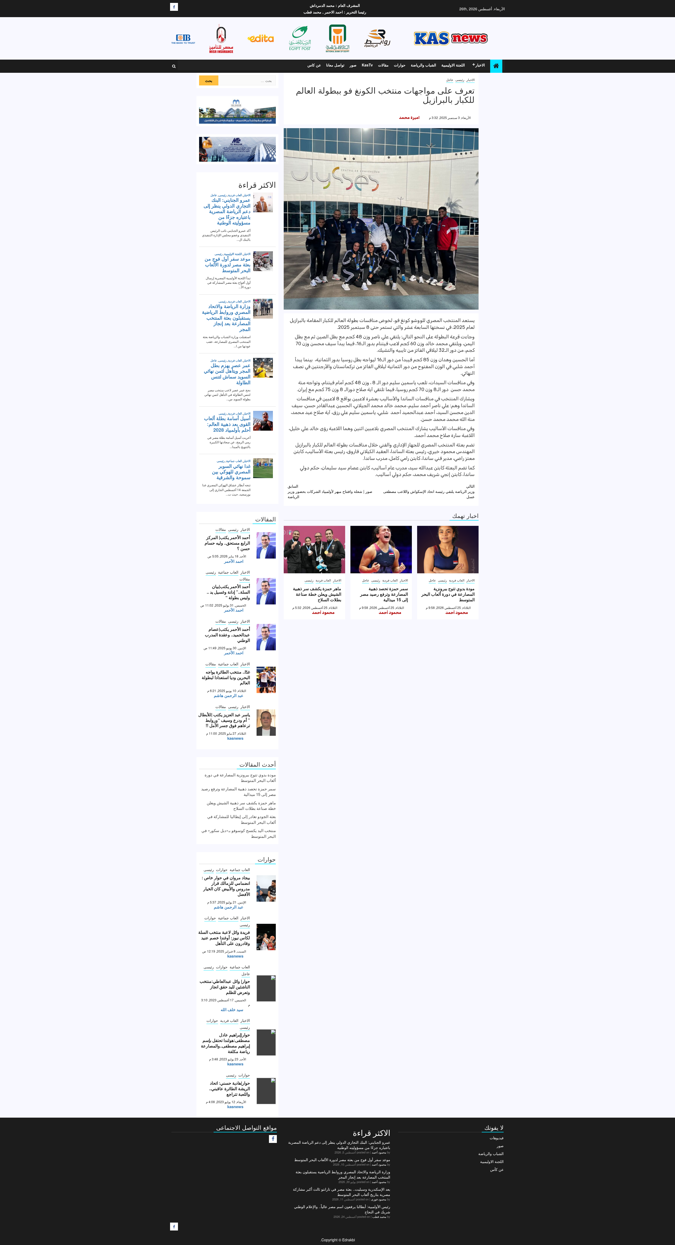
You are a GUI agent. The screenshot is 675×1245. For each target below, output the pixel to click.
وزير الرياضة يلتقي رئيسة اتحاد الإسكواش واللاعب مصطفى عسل (429, 491)
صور (353, 65)
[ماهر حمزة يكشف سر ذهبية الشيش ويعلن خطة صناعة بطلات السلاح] (314, 549)
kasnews (235, 738)
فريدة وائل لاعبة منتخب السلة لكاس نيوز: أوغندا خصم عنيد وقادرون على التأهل (224, 937)
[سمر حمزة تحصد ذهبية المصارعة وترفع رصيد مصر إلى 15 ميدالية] (381, 549)
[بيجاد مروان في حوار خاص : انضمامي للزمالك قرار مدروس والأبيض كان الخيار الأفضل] (266, 888)
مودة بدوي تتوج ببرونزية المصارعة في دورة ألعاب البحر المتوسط (448, 594)
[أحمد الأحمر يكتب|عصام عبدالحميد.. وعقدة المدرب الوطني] (266, 637)
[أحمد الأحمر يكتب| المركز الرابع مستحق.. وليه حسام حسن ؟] (266, 545)
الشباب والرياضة (423, 65)
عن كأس (497, 1169)
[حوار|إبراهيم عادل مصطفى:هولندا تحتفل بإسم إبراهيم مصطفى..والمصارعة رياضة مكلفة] (266, 1042)
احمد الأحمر (233, 561)
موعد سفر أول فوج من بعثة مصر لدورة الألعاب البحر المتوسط (342, 1159)
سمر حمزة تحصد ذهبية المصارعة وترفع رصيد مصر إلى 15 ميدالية (384, 594)
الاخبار (480, 65)
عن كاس (314, 65)
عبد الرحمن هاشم (228, 695)
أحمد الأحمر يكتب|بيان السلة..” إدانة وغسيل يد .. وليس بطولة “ (228, 591)
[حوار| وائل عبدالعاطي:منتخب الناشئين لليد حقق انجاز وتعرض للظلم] (266, 988)
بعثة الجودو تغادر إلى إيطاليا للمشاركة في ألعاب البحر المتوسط (241, 819)
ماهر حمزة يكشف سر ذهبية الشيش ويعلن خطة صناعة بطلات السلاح (317, 594)
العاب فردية (456, 580)
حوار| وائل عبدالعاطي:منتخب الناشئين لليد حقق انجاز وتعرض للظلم (225, 986)
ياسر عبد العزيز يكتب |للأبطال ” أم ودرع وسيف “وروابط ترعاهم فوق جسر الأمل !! (224, 720)
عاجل (449, 79)
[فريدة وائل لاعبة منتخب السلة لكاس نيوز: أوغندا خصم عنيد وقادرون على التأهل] (266, 937)
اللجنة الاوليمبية (453, 65)
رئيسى (459, 79)
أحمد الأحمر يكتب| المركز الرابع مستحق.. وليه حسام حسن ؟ (227, 542)
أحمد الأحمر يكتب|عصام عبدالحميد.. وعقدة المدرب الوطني (227, 634)
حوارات (400, 65)
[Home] (496, 65)
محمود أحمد (456, 612)
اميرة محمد (409, 117)
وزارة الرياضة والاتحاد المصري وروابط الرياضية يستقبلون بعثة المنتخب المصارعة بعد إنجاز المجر (343, 1174)
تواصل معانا (335, 65)
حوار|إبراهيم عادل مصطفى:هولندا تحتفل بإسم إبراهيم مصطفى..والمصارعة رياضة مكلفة (225, 1043)
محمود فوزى (378, 1199)
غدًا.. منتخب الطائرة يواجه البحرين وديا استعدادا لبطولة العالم (226, 677)
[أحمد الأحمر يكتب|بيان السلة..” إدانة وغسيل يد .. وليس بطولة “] (266, 591)
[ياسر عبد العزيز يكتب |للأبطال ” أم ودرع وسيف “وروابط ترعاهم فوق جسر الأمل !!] (266, 722)
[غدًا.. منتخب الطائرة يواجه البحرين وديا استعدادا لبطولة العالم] (266, 680)
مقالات (383, 65)
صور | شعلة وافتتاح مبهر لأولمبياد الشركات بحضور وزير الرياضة (330, 491)
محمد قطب (379, 1216)
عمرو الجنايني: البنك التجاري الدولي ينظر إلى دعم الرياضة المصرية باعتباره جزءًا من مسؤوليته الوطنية (339, 1145)
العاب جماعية (228, 572)
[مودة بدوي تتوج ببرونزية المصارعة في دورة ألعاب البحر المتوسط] (448, 549)
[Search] (174, 66)
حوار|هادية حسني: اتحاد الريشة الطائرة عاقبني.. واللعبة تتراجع (229, 1088)
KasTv (367, 65)
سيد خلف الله (232, 1009)
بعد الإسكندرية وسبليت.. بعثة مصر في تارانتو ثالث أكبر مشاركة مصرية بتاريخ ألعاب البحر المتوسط (341, 1191)
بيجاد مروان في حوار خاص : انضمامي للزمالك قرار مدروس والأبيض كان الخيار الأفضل (226, 885)
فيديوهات (497, 1137)
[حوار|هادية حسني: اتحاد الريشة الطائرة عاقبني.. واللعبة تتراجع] (266, 1091)
